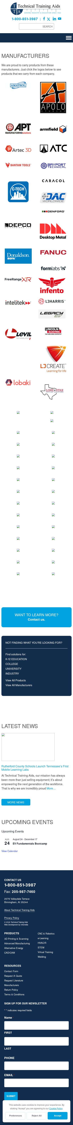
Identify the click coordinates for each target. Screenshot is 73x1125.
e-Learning (43, 938)
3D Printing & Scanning (16, 938)
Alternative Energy (13, 948)
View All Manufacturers (18, 685)
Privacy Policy (11, 917)
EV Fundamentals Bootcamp (30, 843)
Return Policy (11, 989)
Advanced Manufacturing (17, 943)
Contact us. (36, 619)
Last (7, 1048)
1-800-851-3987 (25, 18)
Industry (12, 673)
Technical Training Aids (36, 8)
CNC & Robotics (46, 933)
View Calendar (9, 851)
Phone (9, 1058)
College (11, 664)
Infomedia (24, 924)
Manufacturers (11, 985)
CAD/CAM (9, 952)
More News (15, 802)
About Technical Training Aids (19, 910)
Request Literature (13, 980)
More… (51, 788)
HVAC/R (42, 942)
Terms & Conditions (14, 994)
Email (9, 1075)
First (8, 1033)
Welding (42, 956)
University (13, 668)
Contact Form (11, 971)
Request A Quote (13, 975)
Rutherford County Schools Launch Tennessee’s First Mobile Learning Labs (34, 768)
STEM (41, 947)
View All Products (15, 680)
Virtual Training (45, 952)
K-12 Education (16, 659)
